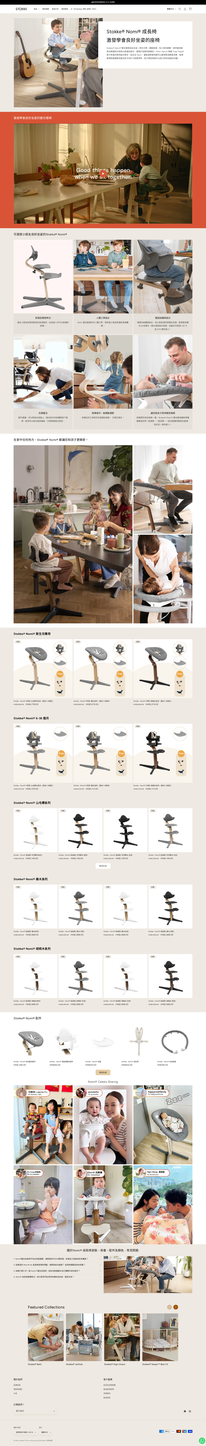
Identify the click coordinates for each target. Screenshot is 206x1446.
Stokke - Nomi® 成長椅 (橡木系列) (26, 931)
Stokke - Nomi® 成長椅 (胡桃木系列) (27, 1001)
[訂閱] (54, 1411)
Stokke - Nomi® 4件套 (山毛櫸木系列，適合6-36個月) (33, 785)
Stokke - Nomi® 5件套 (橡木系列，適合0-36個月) (92, 701)
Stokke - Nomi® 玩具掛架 (166, 1061)
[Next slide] (175, 1307)
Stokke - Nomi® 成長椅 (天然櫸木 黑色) (73, 855)
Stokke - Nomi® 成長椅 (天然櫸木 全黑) (118, 855)
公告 (15, 1393)
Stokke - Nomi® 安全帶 (130, 1061)
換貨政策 (106, 1398)
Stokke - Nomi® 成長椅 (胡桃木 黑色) (162, 1001)
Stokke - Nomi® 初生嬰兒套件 (25, 1061)
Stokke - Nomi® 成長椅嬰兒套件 (61, 1061)
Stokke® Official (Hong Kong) (29, 1440)
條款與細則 (18, 1389)
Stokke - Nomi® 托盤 (93, 1061)
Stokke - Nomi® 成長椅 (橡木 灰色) (71, 931)
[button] (179, 9)
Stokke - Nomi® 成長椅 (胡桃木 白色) (117, 1001)
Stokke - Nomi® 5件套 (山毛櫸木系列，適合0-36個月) (33, 701)
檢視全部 (103, 866)
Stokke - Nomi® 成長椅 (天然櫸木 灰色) (163, 855)
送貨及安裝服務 (109, 1385)
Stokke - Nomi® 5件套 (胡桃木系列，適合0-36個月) (152, 701)
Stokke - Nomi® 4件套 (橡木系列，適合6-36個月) (92, 785)
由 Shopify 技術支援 (45, 1440)
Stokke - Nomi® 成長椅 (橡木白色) (116, 931)
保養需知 (106, 1393)
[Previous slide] (169, 1307)
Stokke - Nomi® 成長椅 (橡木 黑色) (161, 931)
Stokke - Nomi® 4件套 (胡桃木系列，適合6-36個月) (152, 785)
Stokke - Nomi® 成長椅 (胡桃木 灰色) (72, 1001)
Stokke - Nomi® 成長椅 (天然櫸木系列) (28, 855)
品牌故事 (17, 1385)
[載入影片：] (103, 174)
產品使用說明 (108, 1389)
